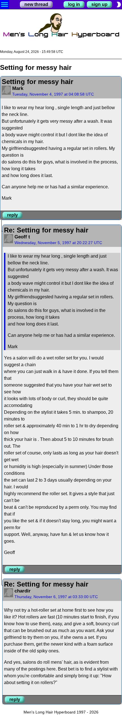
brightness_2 (118, 4)
